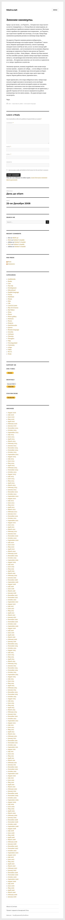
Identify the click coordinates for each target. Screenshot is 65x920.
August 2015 (12, 650)
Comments (11, 264)
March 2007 (11, 866)
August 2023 (12, 474)
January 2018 (12, 593)
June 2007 (11, 859)
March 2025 (12, 441)
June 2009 (11, 806)
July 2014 (11, 679)
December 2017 (13, 595)
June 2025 (11, 437)
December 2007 (13, 846)
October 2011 (12, 745)
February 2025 (12, 443)
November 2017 (13, 597)
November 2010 (13, 769)
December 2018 (13, 580)
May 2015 (11, 657)
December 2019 (13, 555)
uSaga (10, 347)
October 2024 (12, 452)
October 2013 (12, 696)
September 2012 (13, 721)
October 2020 (12, 538)
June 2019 (11, 566)
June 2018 (11, 588)
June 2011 (11, 754)
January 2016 (12, 641)
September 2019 (13, 560)
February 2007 (12, 868)
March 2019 (11, 573)
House (10, 299)
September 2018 (13, 582)
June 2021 (11, 525)
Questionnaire (12, 325)
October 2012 (12, 718)
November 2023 (13, 470)
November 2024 (13, 450)
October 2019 (12, 558)
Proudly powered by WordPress (20, 915)
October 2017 (12, 599)
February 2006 (12, 894)
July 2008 (11, 831)
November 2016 (13, 622)
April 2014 (11, 685)
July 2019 (11, 564)
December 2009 (13, 793)
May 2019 (11, 569)
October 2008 (12, 824)
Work (9, 354)
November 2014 (13, 670)
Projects (10, 323)
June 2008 (11, 833)
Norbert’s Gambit (18, 240)
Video (10, 349)
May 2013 (11, 705)
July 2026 (11, 415)
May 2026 (11, 419)
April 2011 (11, 758)
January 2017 (12, 617)
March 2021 (11, 529)
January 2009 (12, 817)
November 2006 (13, 875)
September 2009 (13, 800)
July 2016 (11, 630)
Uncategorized (12, 343)
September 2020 (13, 540)
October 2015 (12, 648)
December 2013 (13, 692)
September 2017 (13, 602)
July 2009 (11, 804)
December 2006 (13, 872)
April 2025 (11, 439)
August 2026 (12, 412)
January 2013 (12, 714)
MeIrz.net (11, 10)
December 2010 (13, 767)
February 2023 (12, 487)
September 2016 (13, 626)
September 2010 (13, 773)
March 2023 (11, 485)
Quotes (10, 327)
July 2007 (11, 857)
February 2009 (12, 815)
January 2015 (12, 666)
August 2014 (12, 677)
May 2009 (11, 809)
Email (8, 154)
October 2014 (12, 672)
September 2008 (13, 826)
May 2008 (11, 835)
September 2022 (13, 496)
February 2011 (12, 762)
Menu (55, 10)
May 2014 (11, 683)
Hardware (11, 296)
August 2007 (12, 855)
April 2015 (11, 659)
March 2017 (11, 615)
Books (10, 281)
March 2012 (11, 734)
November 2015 (13, 646)
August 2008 (12, 828)
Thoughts (11, 338)
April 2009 (11, 811)
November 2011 (13, 743)
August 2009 (12, 802)
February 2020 (12, 553)
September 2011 (13, 747)
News (9, 312)
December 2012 (13, 716)
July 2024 (11, 459)
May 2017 (11, 610)
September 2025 (13, 432)
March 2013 (11, 710)
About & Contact (11, 906)
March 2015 (11, 661)
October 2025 (12, 430)
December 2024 (13, 448)
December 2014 (13, 668)
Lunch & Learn (12, 305)
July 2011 (10, 751)
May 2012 (11, 729)
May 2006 (11, 888)
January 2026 (12, 426)
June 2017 (11, 608)
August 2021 (12, 522)
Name (8, 146)
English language (13, 292)
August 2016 (12, 628)
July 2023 (11, 476)
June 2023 (11, 478)
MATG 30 (15, 238)
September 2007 (13, 853)
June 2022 (11, 503)
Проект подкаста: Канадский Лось (17, 910)
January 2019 (12, 577)
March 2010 (11, 787)
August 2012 (12, 723)
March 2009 (12, 813)
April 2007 (11, 864)
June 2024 (11, 461)
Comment (10, 123)
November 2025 (13, 428)
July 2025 (11, 434)
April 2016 (11, 635)
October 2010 (12, 771)
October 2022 (12, 494)
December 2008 (13, 820)
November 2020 (13, 536)
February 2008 (12, 842)
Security (10, 332)
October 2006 (12, 877)
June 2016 (11, 633)
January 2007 (12, 870)
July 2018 (11, 586)
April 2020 (11, 549)
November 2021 (13, 516)
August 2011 (11, 749)
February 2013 (12, 712)
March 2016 (11, 637)
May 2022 (11, 505)
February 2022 (12, 511)
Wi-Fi (10, 352)
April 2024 (11, 465)
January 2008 (12, 844)
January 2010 (12, 791)
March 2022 (12, 509)
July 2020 (11, 542)
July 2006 (11, 883)
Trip (9, 341)
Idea (9, 301)
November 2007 (13, 848)
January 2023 (12, 489)
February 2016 (12, 639)
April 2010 (11, 784)
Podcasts (11, 319)
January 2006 (12, 897)
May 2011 (11, 756)
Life (25, 103)
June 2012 (11, 727)
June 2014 (11, 681)
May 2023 (11, 481)
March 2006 (12, 892)
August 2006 (12, 881)
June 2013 (11, 703)
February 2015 (12, 663)
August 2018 (12, 584)
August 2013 (12, 699)
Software (11, 334)
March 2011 (11, 760)
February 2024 (12, 467)
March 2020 (12, 551)
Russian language (31, 103)
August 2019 (12, 562)
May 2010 (11, 782)
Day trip (10, 285)
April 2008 (11, 837)
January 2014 (12, 690)
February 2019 (12, 575)
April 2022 (11, 507)
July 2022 (11, 500)
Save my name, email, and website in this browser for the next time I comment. (28, 170)
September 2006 (13, 879)
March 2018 (11, 591)
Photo (10, 314)
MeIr (10, 103)
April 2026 (11, 421)
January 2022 (12, 514)
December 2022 (13, 492)
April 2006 (11, 890)
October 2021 (12, 518)
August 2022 (12, 498)
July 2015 (11, 652)
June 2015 (11, 655)
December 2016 (13, 619)
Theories (11, 336)
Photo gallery (12, 316)
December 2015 (13, 644)
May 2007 (11, 861)
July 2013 (11, 701)
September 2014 (13, 674)
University (11, 345)
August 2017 (12, 604)
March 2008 (12, 839)
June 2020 (11, 544)
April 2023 (11, 483)
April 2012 (11, 732)
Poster (10, 321)
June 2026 (11, 417)
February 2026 (12, 423)
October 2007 (12, 850)
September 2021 (13, 520)
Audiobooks (11, 279)
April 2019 (11, 571)
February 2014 (12, 688)
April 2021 (11, 527)
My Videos (11, 310)
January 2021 (12, 533)
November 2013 (13, 694)
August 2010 (12, 776)
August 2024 (12, 456)
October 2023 (12, 472)
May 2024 (11, 463)
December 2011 (12, 740)
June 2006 (11, 886)
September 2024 (13, 454)
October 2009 (12, 798)
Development (12, 288)
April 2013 (11, 707)
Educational (11, 290)
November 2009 (13, 795)
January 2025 (12, 445)
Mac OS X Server (13, 308)
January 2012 (12, 738)
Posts (9, 262)
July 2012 (11, 725)
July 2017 (11, 606)
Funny (10, 294)
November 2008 (13, 822)
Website (9, 162)
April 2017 (11, 613)
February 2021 (12, 531)
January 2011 (12, 765)
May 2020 (11, 547)
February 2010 (12, 789)
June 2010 (11, 780)
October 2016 (12, 624)
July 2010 (11, 778)
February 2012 (12, 736)
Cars (9, 283)
